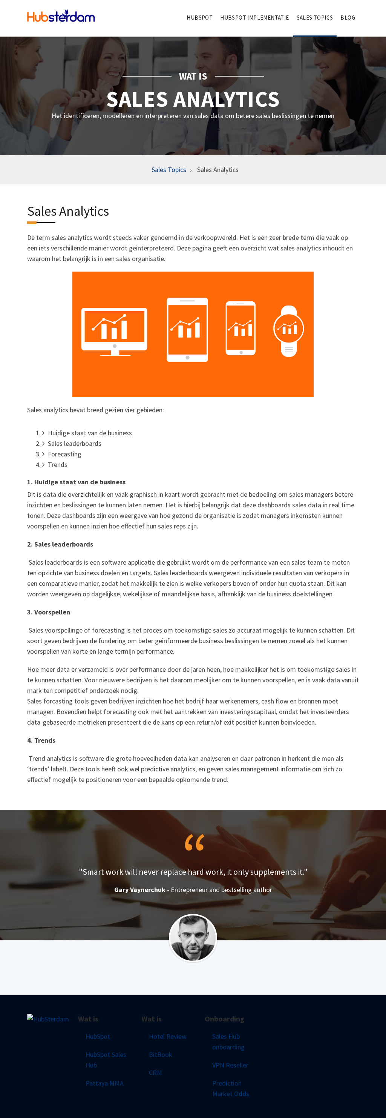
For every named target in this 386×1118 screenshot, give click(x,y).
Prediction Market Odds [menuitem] (230, 1088)
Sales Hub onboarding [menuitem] (228, 1041)
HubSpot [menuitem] (200, 17)
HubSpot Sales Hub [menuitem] (106, 1059)
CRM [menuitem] (155, 1072)
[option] (193, 880)
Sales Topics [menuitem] (315, 17)
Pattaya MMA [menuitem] (105, 1083)
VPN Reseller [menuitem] (230, 1065)
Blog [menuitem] (347, 17)
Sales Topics (169, 169)
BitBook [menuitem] (160, 1054)
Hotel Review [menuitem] (168, 1036)
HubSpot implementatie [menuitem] (254, 17)
